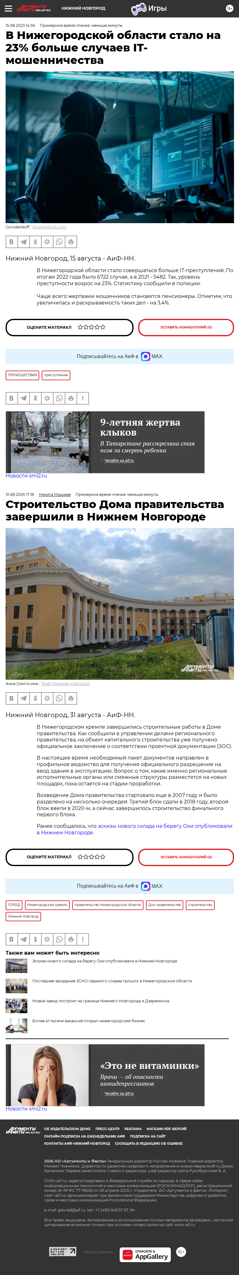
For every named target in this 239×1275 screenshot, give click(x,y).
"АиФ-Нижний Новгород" (65, 683)
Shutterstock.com (49, 227)
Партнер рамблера (98, 1252)
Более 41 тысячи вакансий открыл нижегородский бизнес (88, 1021)
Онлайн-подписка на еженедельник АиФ (84, 1136)
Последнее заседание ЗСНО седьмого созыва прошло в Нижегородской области (112, 981)
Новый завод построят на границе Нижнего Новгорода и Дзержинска (100, 1001)
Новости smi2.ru (26, 476)
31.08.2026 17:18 (20, 494)
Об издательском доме (67, 1129)
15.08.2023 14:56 (20, 25)
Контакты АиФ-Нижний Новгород (77, 1144)
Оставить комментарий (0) (186, 327)
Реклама (133, 1129)
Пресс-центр (108, 1129)
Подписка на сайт (148, 1136)
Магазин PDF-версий (166, 1129)
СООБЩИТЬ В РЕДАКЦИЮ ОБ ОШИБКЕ (149, 1144)
